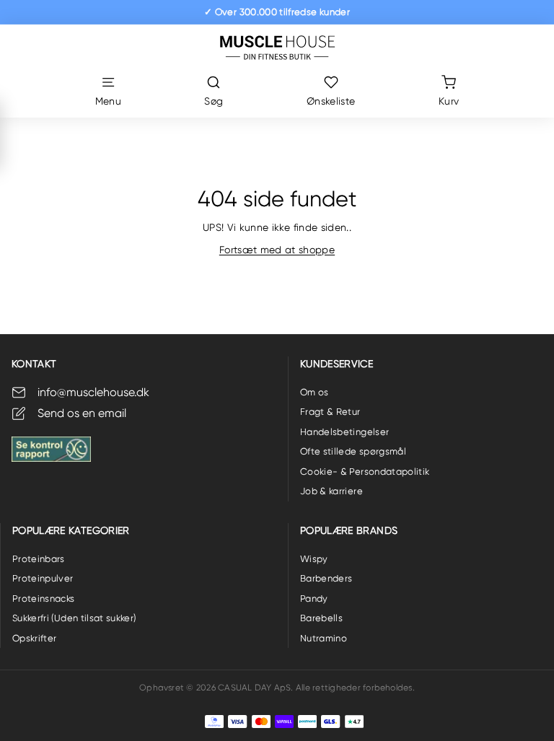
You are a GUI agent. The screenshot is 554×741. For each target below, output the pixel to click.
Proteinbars (38, 558)
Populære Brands (348, 530)
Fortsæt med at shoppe (277, 249)
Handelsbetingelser (344, 431)
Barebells (321, 618)
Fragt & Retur (330, 411)
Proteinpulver (43, 578)
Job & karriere (331, 491)
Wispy (314, 558)
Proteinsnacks (43, 598)
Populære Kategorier (71, 530)
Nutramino (323, 638)
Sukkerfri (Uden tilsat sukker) (74, 618)
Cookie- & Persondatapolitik (364, 471)
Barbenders (326, 578)
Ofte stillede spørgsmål (353, 451)
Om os (314, 392)
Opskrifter (34, 638)
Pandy (314, 598)
